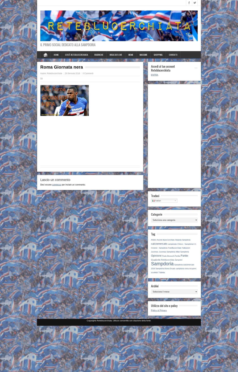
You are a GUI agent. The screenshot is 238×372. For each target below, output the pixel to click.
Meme (130, 54)
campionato (172, 244)
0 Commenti (88, 73)
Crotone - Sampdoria (159, 248)
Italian (158, 200)
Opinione (156, 255)
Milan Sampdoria (182, 252)
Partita (177, 256)
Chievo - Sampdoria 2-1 (186, 244)
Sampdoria (162, 263)
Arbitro (153, 240)
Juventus (154, 252)
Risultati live (116, 54)
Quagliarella (155, 260)
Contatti (173, 54)
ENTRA (154, 75)
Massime (143, 54)
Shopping (158, 54)
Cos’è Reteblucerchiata (76, 54)
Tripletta (162, 272)
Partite (184, 255)
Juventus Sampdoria (167, 252)
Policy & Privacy (159, 310)
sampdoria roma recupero (186, 269)
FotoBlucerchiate (174, 248)
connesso (56, 184)
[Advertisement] (90, 142)
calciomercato (159, 243)
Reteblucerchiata (54, 73)
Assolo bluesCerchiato (166, 240)
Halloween (186, 248)
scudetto (154, 272)
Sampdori (178, 260)
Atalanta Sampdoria (182, 240)
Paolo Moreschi (168, 256)
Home (56, 54)
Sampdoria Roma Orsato (165, 269)
